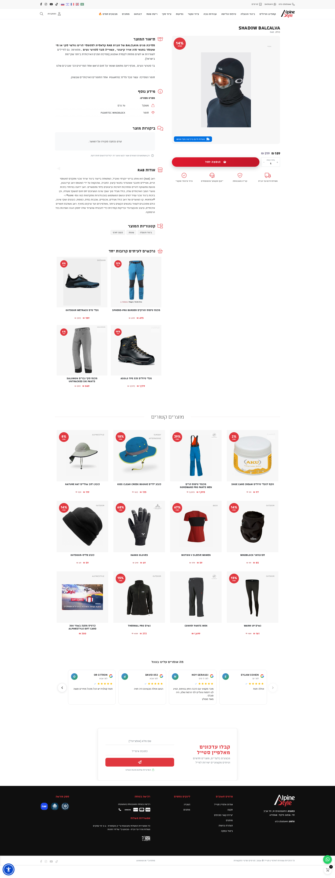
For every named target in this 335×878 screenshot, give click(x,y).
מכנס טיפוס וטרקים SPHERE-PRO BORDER (136, 310)
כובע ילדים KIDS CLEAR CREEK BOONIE (139, 484)
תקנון (230, 809)
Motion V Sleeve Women (196, 555)
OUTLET (138, 13)
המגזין (187, 804)
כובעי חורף (118, 232)
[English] (77, 4)
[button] (156, 316)
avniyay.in (141, 860)
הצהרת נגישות (226, 825)
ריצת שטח (151, 13)
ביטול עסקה (227, 831)
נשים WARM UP (252, 625)
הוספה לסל (213, 162)
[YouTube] (51, 4)
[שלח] (139, 762)
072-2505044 (281, 821)
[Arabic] (82, 4)
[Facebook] (41, 4)
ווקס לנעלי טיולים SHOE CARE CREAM (252, 484)
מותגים (125, 13)
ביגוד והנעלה (248, 13)
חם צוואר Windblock (252, 555)
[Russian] (63, 4)
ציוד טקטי (193, 13)
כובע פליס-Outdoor (82, 555)
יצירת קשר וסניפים (223, 814)
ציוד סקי (166, 13)
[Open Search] (41, 14)
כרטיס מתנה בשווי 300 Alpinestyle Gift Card (82, 627)
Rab (272, 32)
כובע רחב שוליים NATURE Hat (82, 484)
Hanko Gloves (139, 555)
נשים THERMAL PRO (139, 625)
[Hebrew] (68, 4)
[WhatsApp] (327, 859)
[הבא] (62, 687)
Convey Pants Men (196, 625)
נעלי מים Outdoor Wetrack (82, 310)
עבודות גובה (210, 13)
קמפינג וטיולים (267, 13)
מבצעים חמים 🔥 (108, 13)
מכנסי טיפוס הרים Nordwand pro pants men (196, 486)
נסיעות (179, 13)
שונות (131, 232)
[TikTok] (56, 4)
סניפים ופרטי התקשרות (244, 860)
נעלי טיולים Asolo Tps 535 (136, 378)
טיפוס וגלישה (228, 13)
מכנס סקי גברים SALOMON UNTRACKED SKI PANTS (82, 380)
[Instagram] (46, 4)
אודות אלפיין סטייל (223, 804)
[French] (73, 4)
